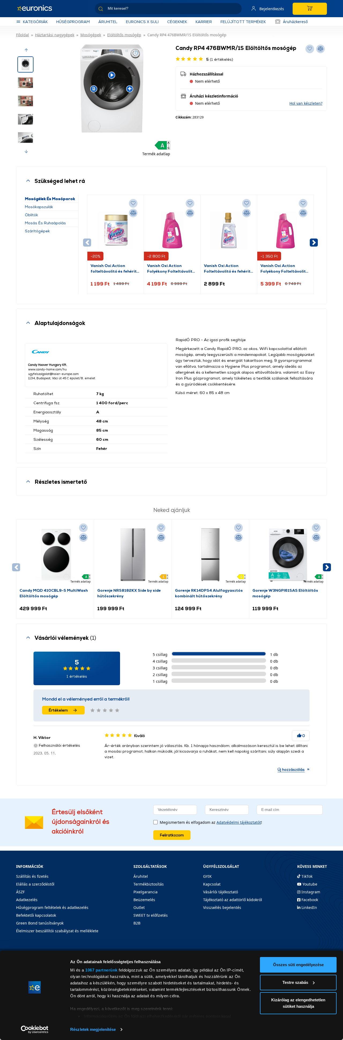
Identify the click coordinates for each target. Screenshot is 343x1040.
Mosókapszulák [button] (39, 206)
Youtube (309, 884)
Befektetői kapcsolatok (36, 915)
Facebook (309, 899)
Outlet (139, 907)
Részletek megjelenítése (93, 1029)
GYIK (207, 876)
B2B (136, 923)
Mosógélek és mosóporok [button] (50, 198)
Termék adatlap (156, 153)
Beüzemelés (144, 899)
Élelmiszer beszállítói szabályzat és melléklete (57, 930)
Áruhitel (107, 21)
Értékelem (58, 710)
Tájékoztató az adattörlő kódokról (232, 899)
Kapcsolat (212, 884)
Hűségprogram (73, 21)
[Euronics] (37, 8)
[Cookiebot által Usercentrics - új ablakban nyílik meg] (34, 1029)
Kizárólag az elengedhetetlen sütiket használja (298, 1003)
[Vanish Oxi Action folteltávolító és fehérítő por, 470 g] (115, 230)
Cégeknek (177, 21)
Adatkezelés (27, 899)
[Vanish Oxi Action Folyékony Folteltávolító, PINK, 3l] (172, 230)
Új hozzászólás (291, 769)
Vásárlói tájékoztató (220, 891)
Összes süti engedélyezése (298, 964)
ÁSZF (20, 891)
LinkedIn (308, 907)
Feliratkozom (172, 835)
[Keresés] (235, 9)
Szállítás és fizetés (32, 876)
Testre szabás (295, 982)
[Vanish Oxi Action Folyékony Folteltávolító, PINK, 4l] (285, 230)
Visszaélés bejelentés (222, 907)
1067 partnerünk (101, 970)
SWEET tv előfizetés (150, 915)
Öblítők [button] (31, 214)
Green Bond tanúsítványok (40, 923)
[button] (26, 50)
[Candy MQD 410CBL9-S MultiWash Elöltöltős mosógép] (55, 555)
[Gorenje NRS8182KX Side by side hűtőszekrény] (132, 555)
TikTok (306, 876)
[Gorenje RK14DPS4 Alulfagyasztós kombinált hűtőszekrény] (210, 555)
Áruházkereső (295, 21)
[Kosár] (310, 9)
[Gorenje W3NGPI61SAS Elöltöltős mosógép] (287, 555)
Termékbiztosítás (148, 884)
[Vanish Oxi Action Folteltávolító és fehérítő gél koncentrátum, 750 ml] (229, 230)
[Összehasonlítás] (133, 213)
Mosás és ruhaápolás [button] (45, 223)
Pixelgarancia (145, 891)
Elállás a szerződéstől (35, 884)
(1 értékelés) (219, 59)
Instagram (310, 891)
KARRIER (204, 21)
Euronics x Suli (142, 21)
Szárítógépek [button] (37, 231)
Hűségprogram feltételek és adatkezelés (52, 907)
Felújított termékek (243, 21)
